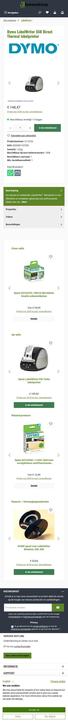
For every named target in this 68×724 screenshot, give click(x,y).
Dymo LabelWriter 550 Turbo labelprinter (34, 381)
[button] (8, 681)
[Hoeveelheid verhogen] (30, 128)
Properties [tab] (11, 209)
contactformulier (22, 646)
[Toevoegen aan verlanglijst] (50, 257)
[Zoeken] (40, 13)
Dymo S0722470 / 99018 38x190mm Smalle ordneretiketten (34, 295)
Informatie (10, 666)
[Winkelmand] (62, 13)
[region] (34, 83)
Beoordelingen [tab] (13, 224)
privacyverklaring (40, 626)
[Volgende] (58, 83)
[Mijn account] (55, 13)
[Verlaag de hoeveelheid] (10, 128)
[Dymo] (34, 48)
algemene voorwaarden (21, 629)
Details (34, 318)
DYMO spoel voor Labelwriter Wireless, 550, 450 (34, 548)
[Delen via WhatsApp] (10, 172)
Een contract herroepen (17, 655)
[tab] (34, 196)
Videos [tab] (9, 217)
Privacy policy (58, 681)
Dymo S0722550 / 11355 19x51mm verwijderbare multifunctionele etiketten (34, 462)
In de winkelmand (47, 128)
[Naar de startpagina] (34, 5)
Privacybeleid (14, 617)
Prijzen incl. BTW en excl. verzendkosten (24, 112)
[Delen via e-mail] (17, 172)
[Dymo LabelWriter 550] (34, 83)
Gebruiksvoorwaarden (32, 617)
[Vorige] (9, 83)
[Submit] (58, 608)
